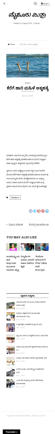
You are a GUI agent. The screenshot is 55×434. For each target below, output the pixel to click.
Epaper (46, 3)
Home (12, 44)
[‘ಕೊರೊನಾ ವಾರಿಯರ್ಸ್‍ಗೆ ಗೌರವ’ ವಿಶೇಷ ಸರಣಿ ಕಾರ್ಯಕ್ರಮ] (42, 250)
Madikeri (15, 197)
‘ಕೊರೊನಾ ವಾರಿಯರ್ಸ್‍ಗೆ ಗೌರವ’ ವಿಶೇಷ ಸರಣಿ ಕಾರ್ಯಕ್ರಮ (41, 263)
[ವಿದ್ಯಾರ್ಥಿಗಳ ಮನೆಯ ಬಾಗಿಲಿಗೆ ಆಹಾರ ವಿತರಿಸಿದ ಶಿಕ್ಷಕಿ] (27, 250)
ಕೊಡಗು (27, 83)
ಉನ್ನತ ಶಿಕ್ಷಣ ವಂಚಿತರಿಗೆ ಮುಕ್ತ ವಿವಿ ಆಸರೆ (29, 324)
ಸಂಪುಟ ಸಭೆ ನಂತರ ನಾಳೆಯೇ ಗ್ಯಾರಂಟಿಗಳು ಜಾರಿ (31, 358)
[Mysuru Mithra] (27, 16)
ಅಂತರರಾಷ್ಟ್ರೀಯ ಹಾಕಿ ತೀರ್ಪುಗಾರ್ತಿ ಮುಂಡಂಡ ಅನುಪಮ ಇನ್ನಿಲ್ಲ (13, 263)
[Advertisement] (27, 126)
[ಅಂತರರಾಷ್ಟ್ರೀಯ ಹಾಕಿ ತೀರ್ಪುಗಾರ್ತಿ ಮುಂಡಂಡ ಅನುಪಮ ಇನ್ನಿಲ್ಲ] (13, 250)
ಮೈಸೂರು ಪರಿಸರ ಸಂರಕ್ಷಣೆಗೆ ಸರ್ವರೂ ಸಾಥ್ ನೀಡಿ (32, 335)
